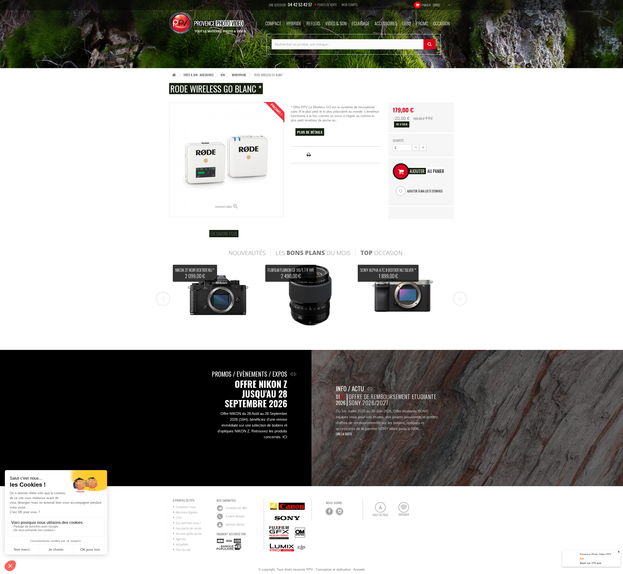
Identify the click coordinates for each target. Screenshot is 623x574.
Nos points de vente (189, 528)
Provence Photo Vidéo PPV (595, 554)
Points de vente (327, 4)
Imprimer (401, 505)
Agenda (180, 539)
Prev (163, 299)
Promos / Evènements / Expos (249, 373)
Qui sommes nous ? (188, 523)
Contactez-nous (186, 507)
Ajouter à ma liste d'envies (424, 191)
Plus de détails (309, 132)
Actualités (182, 544)
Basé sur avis (590, 563)
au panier (427, 171)
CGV (179, 518)
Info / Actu (350, 388)
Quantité (398, 140)
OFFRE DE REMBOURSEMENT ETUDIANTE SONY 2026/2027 (392, 399)
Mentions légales (186, 512)
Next (460, 299)
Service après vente (189, 534)
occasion (381, 252)
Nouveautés (247, 252)
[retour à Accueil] (174, 75)
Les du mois (312, 252)
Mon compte (349, 4)
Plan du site (183, 550)
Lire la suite (344, 433)
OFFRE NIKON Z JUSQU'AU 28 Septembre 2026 (256, 393)
